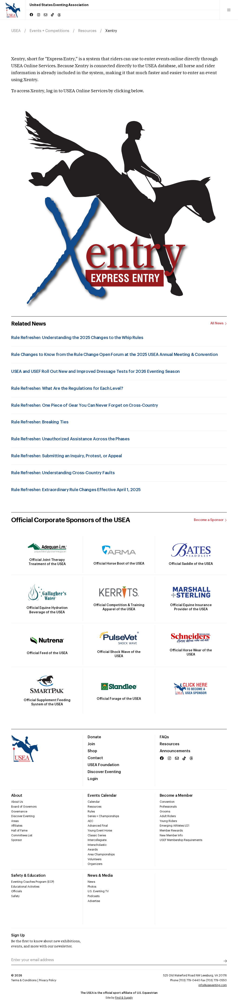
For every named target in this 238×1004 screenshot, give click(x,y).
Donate (94, 737)
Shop (92, 751)
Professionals (168, 806)
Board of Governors (23, 806)
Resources (87, 31)
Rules (91, 811)
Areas (15, 821)
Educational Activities (25, 886)
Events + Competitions (49, 31)
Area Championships (101, 854)
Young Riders (168, 821)
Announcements (175, 751)
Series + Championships (103, 816)
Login (93, 779)
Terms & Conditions (23, 980)
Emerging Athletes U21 (174, 825)
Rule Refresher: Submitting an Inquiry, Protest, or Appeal (66, 456)
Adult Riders (168, 816)
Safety (15, 896)
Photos (92, 886)
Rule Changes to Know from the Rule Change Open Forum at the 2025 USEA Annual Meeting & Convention (114, 354)
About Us (17, 801)
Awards (93, 849)
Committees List (21, 835)
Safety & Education (28, 875)
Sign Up (18, 935)
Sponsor (16, 840)
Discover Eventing (104, 772)
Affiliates (16, 825)
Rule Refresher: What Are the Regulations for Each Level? (67, 388)
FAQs (164, 737)
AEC (90, 821)
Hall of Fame (19, 830)
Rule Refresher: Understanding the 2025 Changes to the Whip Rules (77, 338)
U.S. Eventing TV (98, 891)
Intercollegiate (97, 840)
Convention (167, 801)
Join (91, 744)
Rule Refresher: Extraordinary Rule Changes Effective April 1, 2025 (75, 490)
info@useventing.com (212, 985)
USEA (16, 31)
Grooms (165, 811)
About (16, 795)
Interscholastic (97, 845)
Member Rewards (171, 830)
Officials (16, 891)
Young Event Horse (100, 830)
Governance (19, 811)
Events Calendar (102, 795)
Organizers (95, 864)
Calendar (94, 801)
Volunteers (94, 859)
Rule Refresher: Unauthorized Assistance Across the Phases (70, 439)
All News (217, 323)
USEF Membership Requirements (181, 840)
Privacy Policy (47, 980)
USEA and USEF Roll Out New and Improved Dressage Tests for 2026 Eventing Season (95, 371)
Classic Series (97, 835)
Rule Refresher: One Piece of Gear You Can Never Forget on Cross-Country (84, 405)
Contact (95, 758)
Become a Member (176, 795)
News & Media (100, 875)
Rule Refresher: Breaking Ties (40, 422)
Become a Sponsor (209, 520)
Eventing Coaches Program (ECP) (32, 881)
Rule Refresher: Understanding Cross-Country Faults (63, 473)
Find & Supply (124, 997)
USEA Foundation (103, 765)
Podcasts (93, 896)
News (91, 881)
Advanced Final (98, 825)
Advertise (94, 901)
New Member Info (171, 835)
